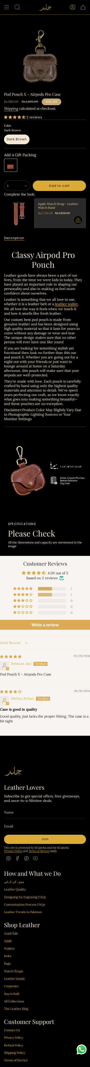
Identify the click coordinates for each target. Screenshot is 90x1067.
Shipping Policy (14, 1053)
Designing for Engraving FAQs (25, 897)
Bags (7, 963)
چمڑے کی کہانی (14, 882)
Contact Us (12, 1030)
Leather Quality (15, 889)
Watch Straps (13, 971)
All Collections (14, 1001)
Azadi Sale (11, 933)
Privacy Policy (13, 851)
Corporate (11, 986)
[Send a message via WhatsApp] (82, 1049)
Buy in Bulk (12, 994)
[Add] (78, 220)
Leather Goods (14, 978)
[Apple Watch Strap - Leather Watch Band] (19, 213)
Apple (8, 941)
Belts (7, 956)
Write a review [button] (45, 624)
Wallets (9, 948)
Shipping (11, 108)
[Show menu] (7, 7)
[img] (11, 656)
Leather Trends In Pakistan (23, 912)
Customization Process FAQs (24, 904)
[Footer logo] (13, 771)
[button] (15, 117)
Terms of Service (38, 851)
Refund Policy (13, 1045)
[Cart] (83, 7)
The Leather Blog (16, 1009)
